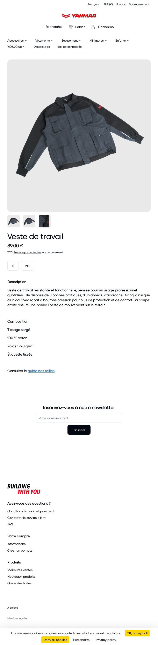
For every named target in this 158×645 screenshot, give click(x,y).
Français (93, 4)
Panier (79, 27)
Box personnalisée (69, 46)
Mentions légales (17, 618)
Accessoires (15, 40)
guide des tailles (41, 371)
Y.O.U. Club (14, 46)
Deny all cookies (55, 640)
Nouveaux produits (21, 576)
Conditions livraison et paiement (30, 511)
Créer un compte (20, 550)
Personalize (81, 640)
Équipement (70, 40)
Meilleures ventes (20, 570)
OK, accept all (137, 633)
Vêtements (42, 40)
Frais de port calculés (27, 252)
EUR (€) (108, 4)
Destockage (42, 46)
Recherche (54, 26)
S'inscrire (79, 430)
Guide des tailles (19, 583)
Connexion (105, 27)
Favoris (120, 4)
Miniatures (96, 40)
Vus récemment (139, 4)
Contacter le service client (26, 517)
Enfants (120, 40)
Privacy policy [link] (106, 640)
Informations (16, 544)
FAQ (10, 524)
